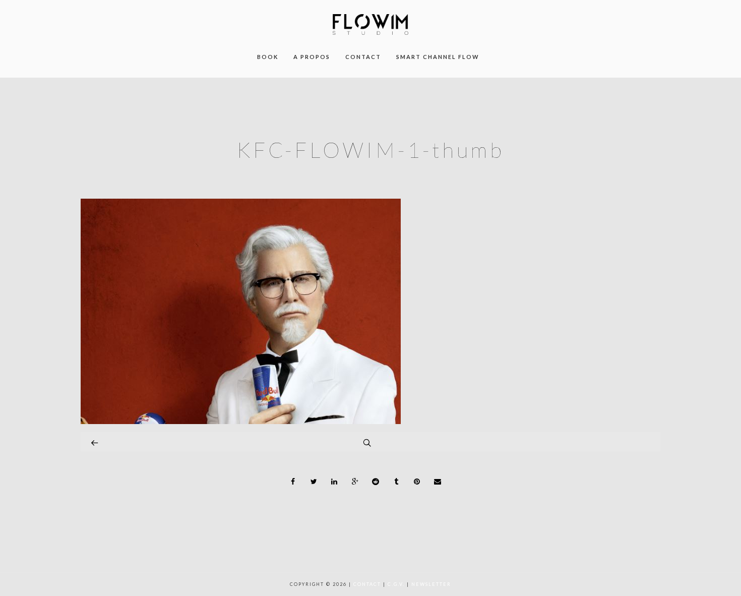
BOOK (267, 56)
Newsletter (431, 584)
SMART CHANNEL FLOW (437, 56)
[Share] (293, 481)
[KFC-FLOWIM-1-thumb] (241, 421)
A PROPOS (311, 56)
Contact (367, 584)
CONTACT (363, 56)
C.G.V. (396, 584)
